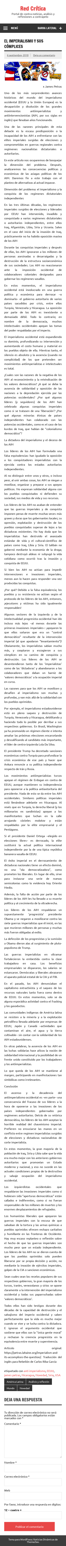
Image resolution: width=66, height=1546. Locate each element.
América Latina (15, 1381)
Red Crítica (33, 8)
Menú (14, 28)
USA (58, 1375)
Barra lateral (47, 28)
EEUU (50, 1370)
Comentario (12, 1423)
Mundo (10, 1388)
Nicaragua (28, 1375)
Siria (51, 1375)
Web (7, 1490)
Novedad (41, 1375)
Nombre (10, 1462)
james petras (12, 1375)
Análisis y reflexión (39, 1381)
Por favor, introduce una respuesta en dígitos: (32, 1504)
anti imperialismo (34, 1370)
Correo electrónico (17, 1476)
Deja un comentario (44, 55)
